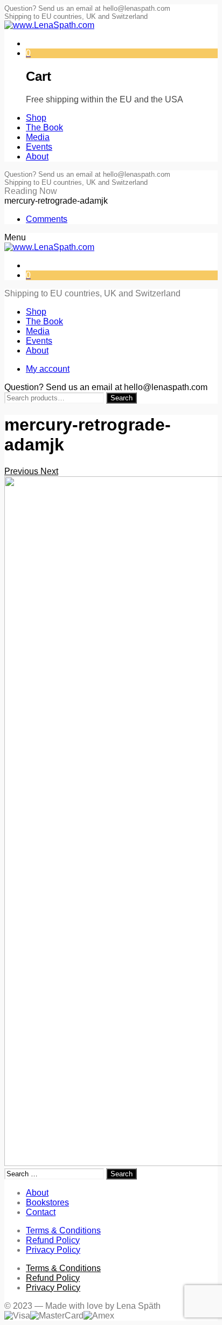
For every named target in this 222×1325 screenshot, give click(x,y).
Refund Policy (53, 1240)
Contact (41, 1212)
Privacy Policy (53, 1249)
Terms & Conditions (63, 1230)
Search (121, 398)
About (37, 1192)
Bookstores (47, 1202)
